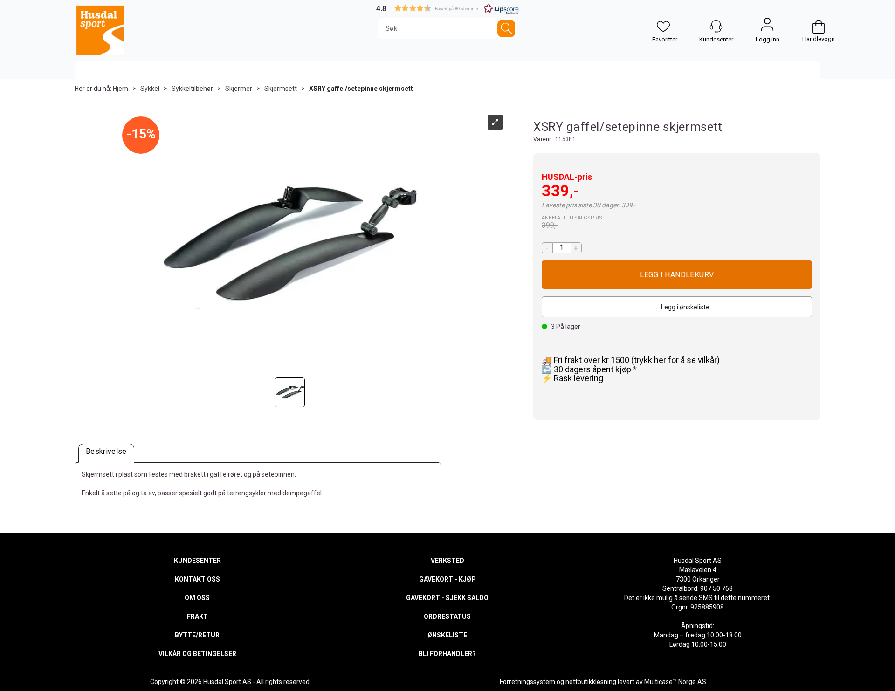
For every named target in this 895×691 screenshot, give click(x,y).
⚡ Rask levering (572, 378)
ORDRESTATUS (447, 616)
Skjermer (238, 88)
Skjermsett (280, 88)
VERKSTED (447, 560)
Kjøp (677, 274)
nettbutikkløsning (590, 681)
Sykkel (149, 88)
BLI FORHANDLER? (447, 653)
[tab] (106, 453)
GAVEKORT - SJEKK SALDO (447, 598)
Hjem (120, 88)
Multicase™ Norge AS (675, 681)
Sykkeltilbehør (192, 88)
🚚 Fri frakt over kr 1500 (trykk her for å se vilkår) (631, 360)
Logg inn (767, 26)
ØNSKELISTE (447, 635)
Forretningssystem (527, 681)
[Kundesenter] (716, 26)
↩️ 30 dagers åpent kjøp (587, 369)
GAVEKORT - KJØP (447, 579)
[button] (447, 8)
